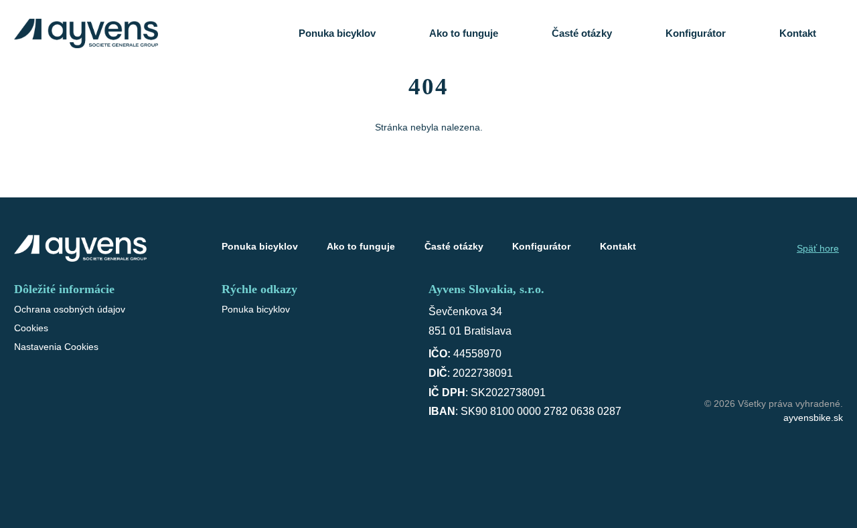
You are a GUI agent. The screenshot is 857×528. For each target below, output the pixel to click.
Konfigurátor (696, 33)
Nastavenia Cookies (56, 346)
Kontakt (797, 33)
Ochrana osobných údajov (69, 309)
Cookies (31, 328)
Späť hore (818, 248)
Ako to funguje (463, 33)
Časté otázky (582, 33)
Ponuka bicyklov (337, 33)
